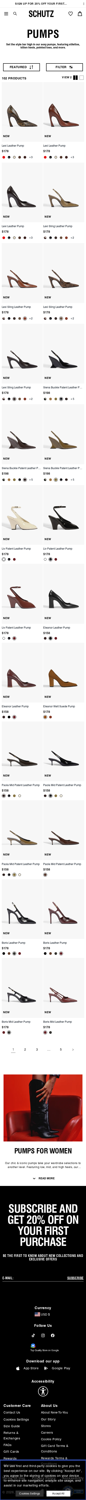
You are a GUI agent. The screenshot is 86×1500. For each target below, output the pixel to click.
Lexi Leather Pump (13, 145)
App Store (31, 1368)
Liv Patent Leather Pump (16, 548)
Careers (47, 1432)
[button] (13, 14)
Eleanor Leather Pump (56, 627)
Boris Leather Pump (13, 942)
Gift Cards (11, 1451)
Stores (46, 1426)
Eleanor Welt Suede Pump (59, 706)
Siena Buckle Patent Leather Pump (63, 387)
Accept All (58, 1493)
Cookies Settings (16, 1419)
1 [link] (13, 1049)
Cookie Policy (51, 1439)
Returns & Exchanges (12, 1435)
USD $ (45, 1314)
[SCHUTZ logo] (41, 13)
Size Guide (12, 1426)
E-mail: (7, 1278)
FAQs (7, 1445)
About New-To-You (54, 1412)
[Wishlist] (70, 13)
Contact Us (12, 1412)
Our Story (48, 1419)
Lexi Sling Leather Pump (57, 226)
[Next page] (73, 1050)
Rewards (10, 1458)
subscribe (75, 1278)
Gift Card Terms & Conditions (55, 1448)
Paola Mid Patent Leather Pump (21, 785)
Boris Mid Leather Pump (16, 1021)
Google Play (61, 1368)
